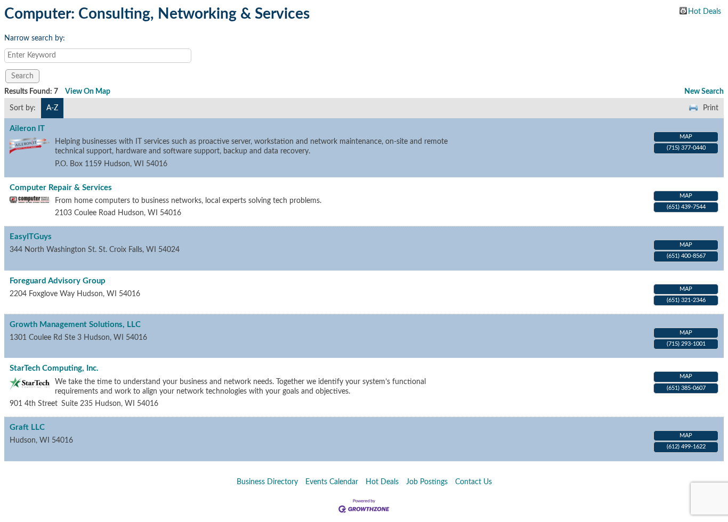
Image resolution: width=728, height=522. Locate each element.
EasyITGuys (31, 237)
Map (686, 137)
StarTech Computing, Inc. (54, 368)
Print (710, 108)
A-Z (52, 108)
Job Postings (427, 482)
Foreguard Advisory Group (58, 281)
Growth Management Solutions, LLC (75, 325)
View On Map (87, 91)
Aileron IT (27, 129)
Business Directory (267, 482)
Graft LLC (27, 427)
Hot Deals (704, 11)
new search (704, 91)
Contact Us (473, 482)
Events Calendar (331, 482)
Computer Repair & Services (61, 188)
